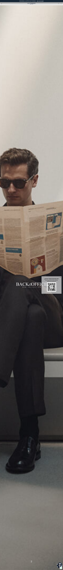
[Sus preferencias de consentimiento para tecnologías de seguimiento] (61, 568)
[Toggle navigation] (1, 3)
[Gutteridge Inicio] (31, 3)
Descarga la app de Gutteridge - (31, 1)
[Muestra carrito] (61, 3)
